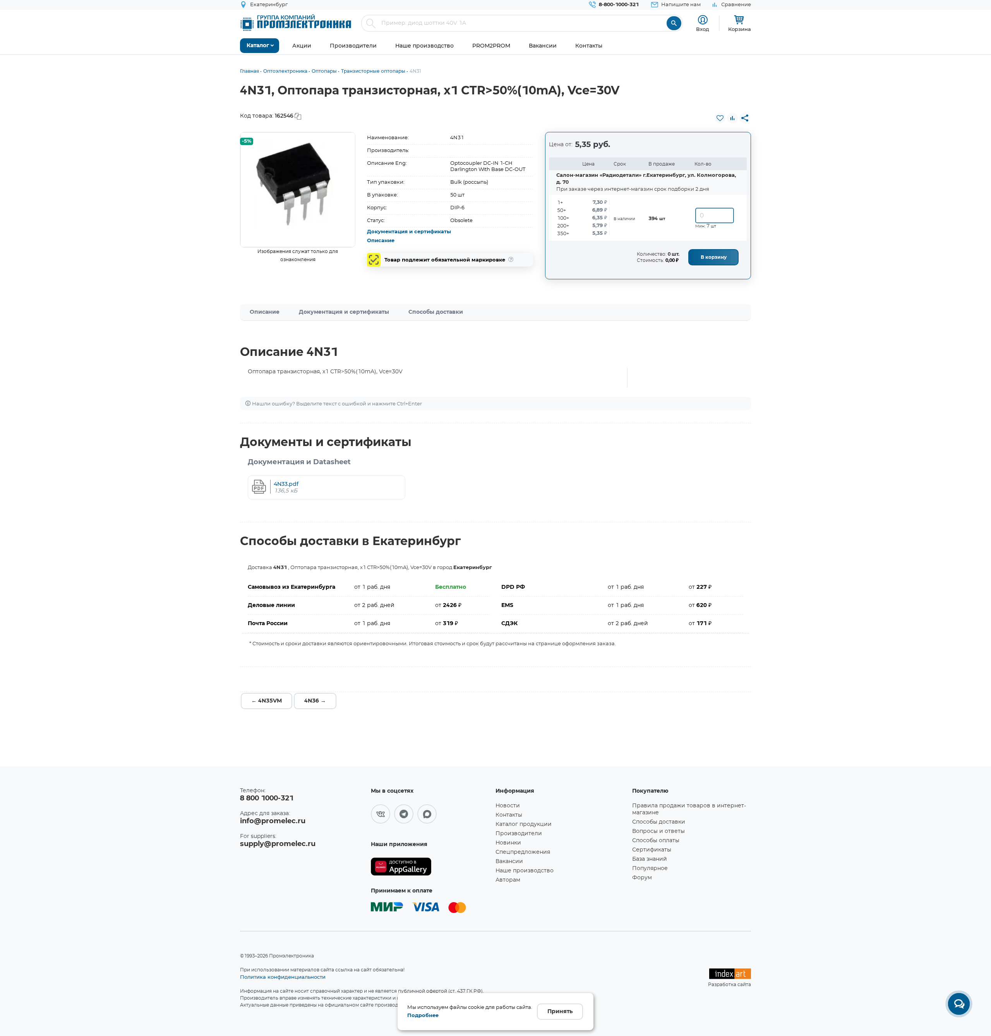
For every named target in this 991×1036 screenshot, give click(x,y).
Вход (702, 29)
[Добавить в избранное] (720, 118)
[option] (297, 189)
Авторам (508, 880)
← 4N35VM (266, 701)
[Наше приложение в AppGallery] (430, 867)
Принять (560, 1011)
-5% (246, 141)
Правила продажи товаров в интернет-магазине (689, 809)
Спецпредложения (523, 852)
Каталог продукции (524, 824)
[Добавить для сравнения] (732, 118)
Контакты (509, 815)
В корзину (714, 257)
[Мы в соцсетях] (380, 814)
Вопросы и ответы (658, 831)
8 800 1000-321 (266, 798)
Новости (508, 806)
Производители (519, 833)
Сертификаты (651, 850)
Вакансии (509, 861)
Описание (380, 240)
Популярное (650, 868)
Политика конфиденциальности (283, 977)
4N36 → (315, 701)
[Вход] (703, 20)
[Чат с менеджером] (959, 1004)
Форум (642, 877)
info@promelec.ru (272, 821)
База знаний (649, 859)
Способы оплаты (655, 840)
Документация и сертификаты (409, 231)
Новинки (508, 843)
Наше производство (525, 871)
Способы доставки (435, 312)
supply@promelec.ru (277, 844)
